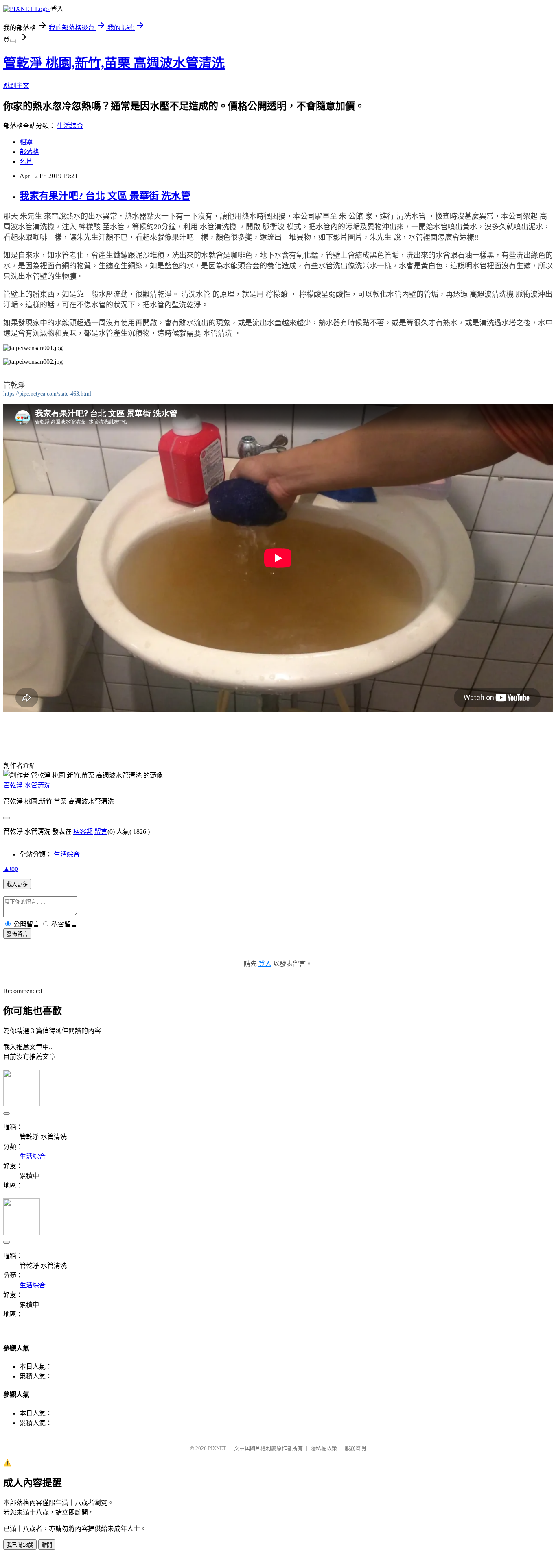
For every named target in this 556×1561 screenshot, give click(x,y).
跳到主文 (16, 85)
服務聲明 (355, 1448)
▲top (10, 868)
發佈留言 (17, 934)
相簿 (26, 142)
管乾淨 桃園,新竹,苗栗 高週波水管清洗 (114, 63)
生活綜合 (70, 125)
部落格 (29, 151)
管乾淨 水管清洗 (26, 785)
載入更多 (17, 884)
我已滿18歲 (20, 1545)
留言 (100, 831)
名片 (26, 161)
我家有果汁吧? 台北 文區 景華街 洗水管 (105, 196)
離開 (47, 1545)
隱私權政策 (324, 1448)
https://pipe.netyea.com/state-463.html (47, 394)
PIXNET (217, 1448)
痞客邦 (83, 831)
